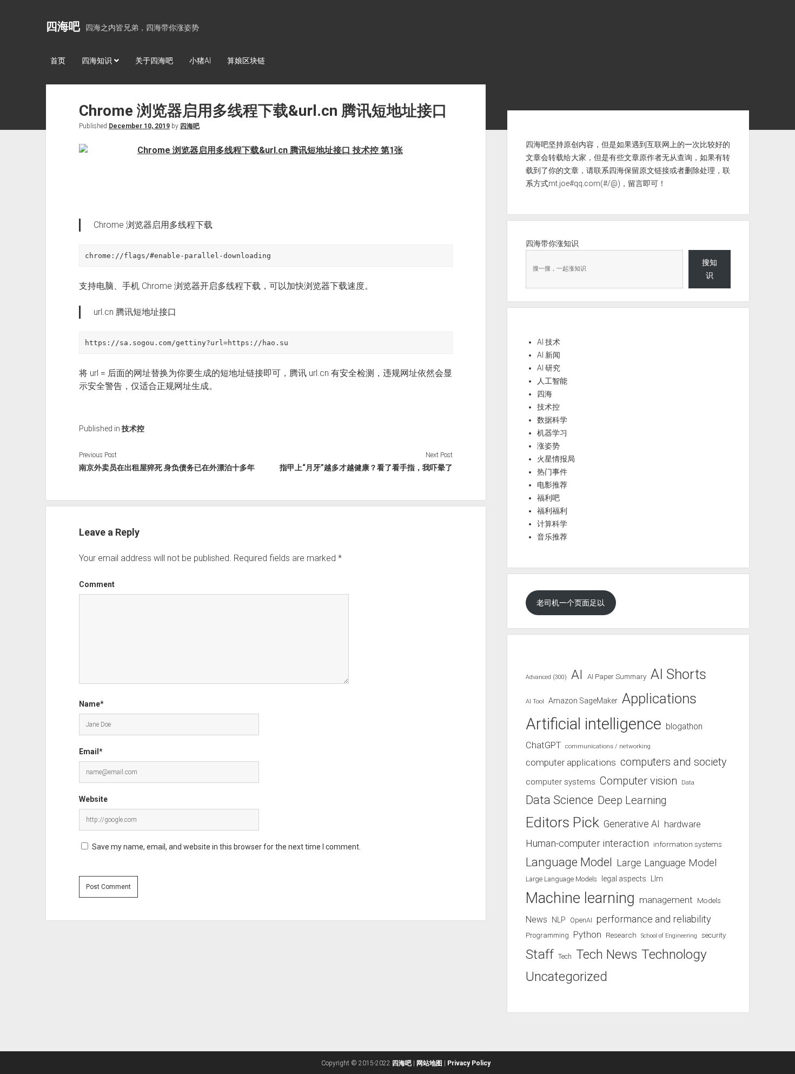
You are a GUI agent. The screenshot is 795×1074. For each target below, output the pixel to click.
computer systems (560, 782)
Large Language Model (667, 863)
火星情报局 (556, 458)
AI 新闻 (548, 355)
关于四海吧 (154, 60)
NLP (559, 919)
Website (93, 799)
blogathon (684, 727)
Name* (91, 704)
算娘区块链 (246, 60)
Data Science (559, 800)
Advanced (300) (546, 677)
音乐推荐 (552, 536)
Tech (565, 956)
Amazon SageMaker (583, 700)
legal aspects (623, 878)
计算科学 (552, 523)
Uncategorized (566, 976)
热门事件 (552, 471)
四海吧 (63, 26)
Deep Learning (632, 800)
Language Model (569, 862)
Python (587, 935)
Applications (659, 698)
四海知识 (97, 60)
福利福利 (552, 510)
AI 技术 (548, 342)
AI (577, 674)
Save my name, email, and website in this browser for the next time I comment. (226, 846)
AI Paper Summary (616, 677)
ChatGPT (543, 745)
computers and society (673, 762)
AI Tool (535, 701)
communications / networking (608, 746)
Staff (540, 954)
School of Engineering (669, 935)
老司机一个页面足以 (570, 602)
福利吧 (548, 497)
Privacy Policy (469, 1063)
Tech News (606, 954)
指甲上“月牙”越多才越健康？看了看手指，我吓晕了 (366, 467)
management (666, 899)
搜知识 (709, 269)
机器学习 (552, 433)
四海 (544, 394)
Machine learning (580, 898)
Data (687, 782)
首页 (57, 60)
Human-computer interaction (587, 843)
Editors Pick (562, 822)
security (713, 935)
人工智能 (552, 381)
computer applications (571, 762)
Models (709, 900)
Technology (674, 954)
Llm (657, 878)
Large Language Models (561, 879)
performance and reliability (654, 919)
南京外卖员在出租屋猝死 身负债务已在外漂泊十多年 (167, 467)
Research (621, 935)
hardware (682, 824)
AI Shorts (678, 674)
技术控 (133, 428)
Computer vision (638, 780)
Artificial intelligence (593, 724)
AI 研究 (548, 368)
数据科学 (552, 420)
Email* (91, 751)
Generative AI (632, 824)
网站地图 (429, 1063)
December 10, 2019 (139, 126)
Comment (97, 584)
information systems (687, 844)
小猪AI (200, 60)
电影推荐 (552, 484)
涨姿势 (548, 446)
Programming (547, 935)
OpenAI (581, 920)
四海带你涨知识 (552, 243)
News (536, 919)
